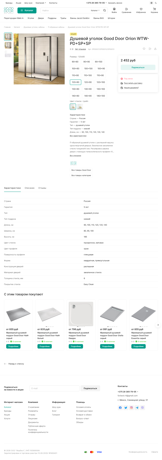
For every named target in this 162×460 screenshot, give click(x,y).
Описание (29, 188)
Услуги (7, 418)
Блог (54, 411)
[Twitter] (125, 407)
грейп (73, 107)
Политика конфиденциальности (38, 431)
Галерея (56, 414)
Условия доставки (84, 411)
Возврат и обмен (84, 414)
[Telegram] (136, 407)
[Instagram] (131, 407)
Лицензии (32, 418)
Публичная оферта (36, 426)
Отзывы (42, 188)
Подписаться (90, 388)
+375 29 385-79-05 (95, 3)
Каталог (7, 407)
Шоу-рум (56, 407)
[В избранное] (144, 48)
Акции (7, 414)
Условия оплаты (83, 407)
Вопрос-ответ (82, 418)
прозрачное (80, 107)
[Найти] (104, 10)
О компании (33, 407)
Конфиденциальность (138, 452)
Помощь (80, 402)
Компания (33, 402)
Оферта (154, 452)
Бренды (7, 411)
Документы (33, 422)
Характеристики (12, 188)
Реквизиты (33, 411)
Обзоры (79, 422)
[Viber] (142, 407)
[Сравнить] (150, 48)
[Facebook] (120, 407)
